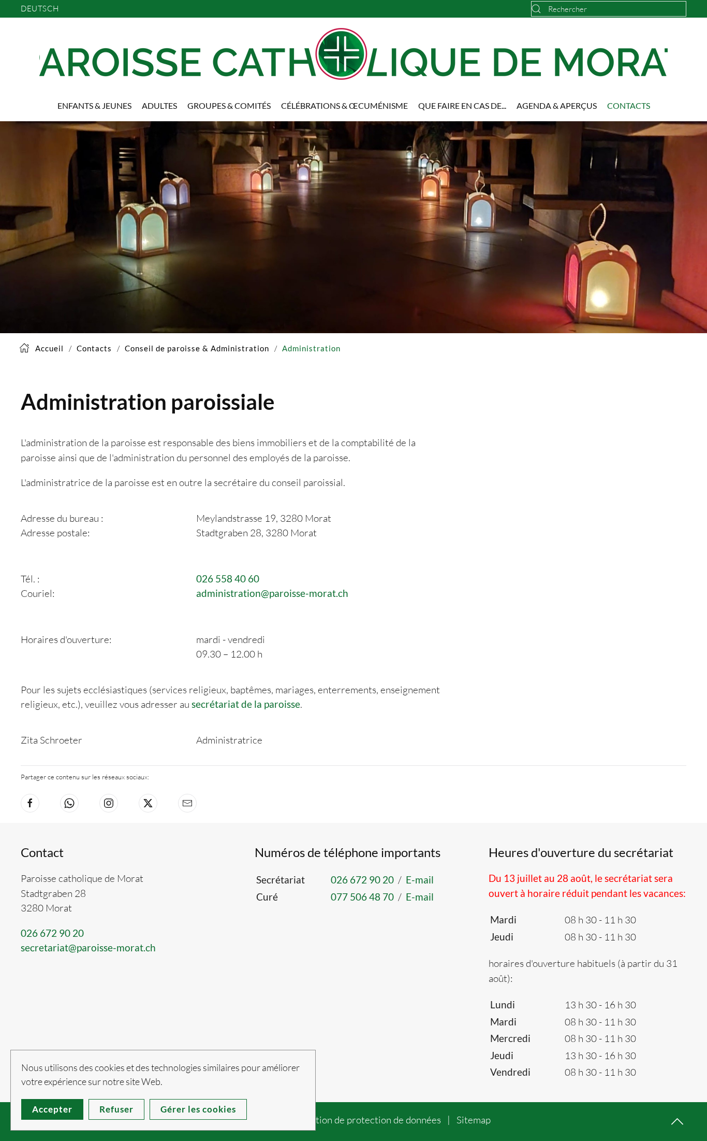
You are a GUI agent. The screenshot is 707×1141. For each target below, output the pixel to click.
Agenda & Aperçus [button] (557, 105)
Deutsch (40, 8)
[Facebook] (30, 803)
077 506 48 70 (362, 897)
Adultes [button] (159, 105)
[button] (677, 1122)
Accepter (52, 1109)
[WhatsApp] (69, 803)
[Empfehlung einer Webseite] (187, 803)
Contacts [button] (628, 105)
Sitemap (473, 1120)
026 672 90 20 (52, 933)
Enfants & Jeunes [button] (94, 105)
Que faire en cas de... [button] (462, 105)
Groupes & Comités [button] (229, 105)
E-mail (420, 880)
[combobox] (608, 9)
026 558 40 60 (227, 578)
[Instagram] (108, 803)
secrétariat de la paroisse (246, 704)
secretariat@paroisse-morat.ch (88, 947)
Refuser (116, 1109)
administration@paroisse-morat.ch (272, 593)
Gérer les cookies (198, 1109)
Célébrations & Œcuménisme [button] (344, 105)
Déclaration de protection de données (362, 1120)
